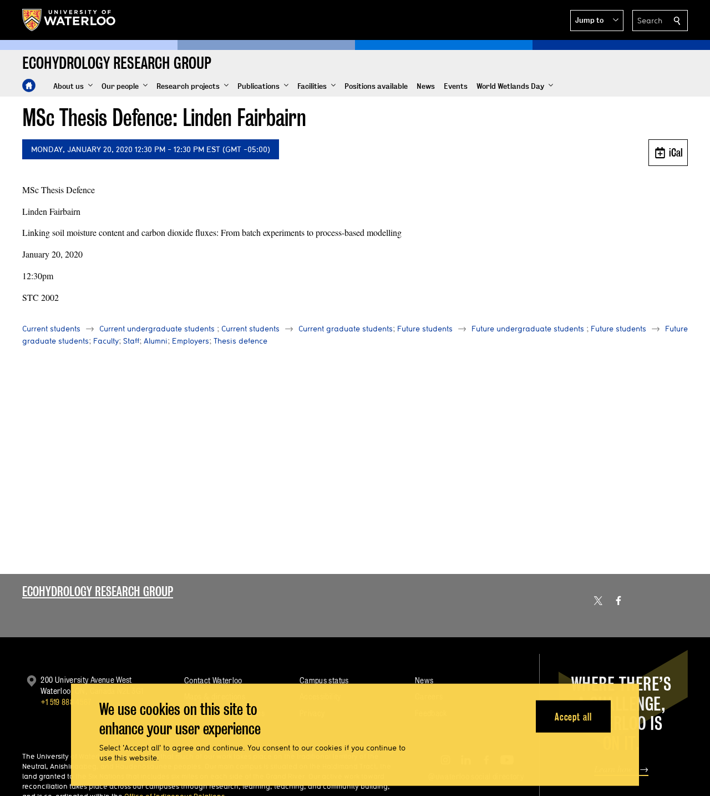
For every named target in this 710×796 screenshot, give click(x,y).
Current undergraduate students (157, 328)
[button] (597, 21)
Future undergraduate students (527, 328)
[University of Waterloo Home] (69, 20)
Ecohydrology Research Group (97, 591)
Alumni (156, 340)
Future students (425, 328)
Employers (190, 340)
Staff (131, 340)
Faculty (106, 340)
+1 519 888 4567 (66, 702)
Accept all (573, 716)
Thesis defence (240, 340)
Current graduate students (345, 328)
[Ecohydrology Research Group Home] (29, 85)
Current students (51, 328)
